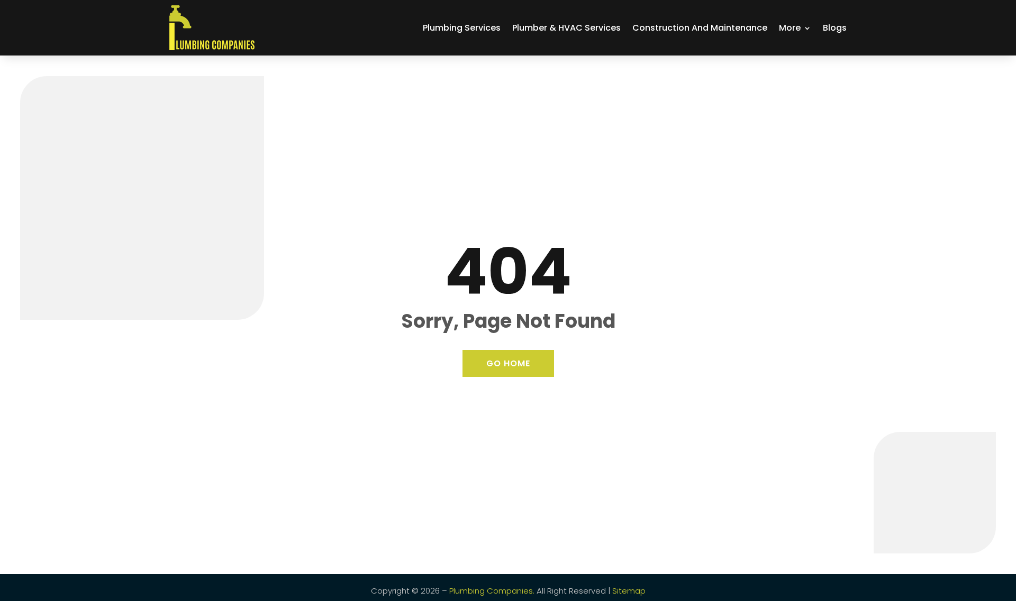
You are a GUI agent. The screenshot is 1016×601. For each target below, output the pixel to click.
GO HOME (508, 363)
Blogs (835, 28)
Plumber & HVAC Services (566, 28)
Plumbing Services (462, 28)
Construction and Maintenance (699, 28)
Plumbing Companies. (491, 590)
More (790, 28)
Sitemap (629, 590)
